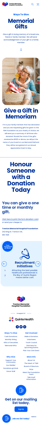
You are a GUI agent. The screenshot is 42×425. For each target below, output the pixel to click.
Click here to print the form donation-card (20, 219)
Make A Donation (31, 336)
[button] (38, 4)
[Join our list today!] (6, 418)
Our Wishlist (10, 365)
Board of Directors (31, 366)
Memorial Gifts (11, 346)
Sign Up (21, 409)
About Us (31, 360)
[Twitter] (21, 326)
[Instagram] (24, 326)
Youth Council (31, 342)
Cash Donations (10, 336)
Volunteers (31, 339)
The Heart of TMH (31, 363)
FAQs (31, 369)
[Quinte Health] (21, 319)
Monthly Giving (11, 339)
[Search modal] (32, 4)
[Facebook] (17, 326)
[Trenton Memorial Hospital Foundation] (12, 4)
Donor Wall (11, 371)
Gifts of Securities (11, 342)
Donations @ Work (10, 368)
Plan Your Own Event (31, 350)
